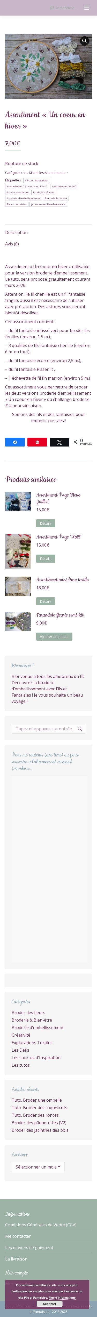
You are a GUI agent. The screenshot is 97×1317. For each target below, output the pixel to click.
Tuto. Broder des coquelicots (39, 1107)
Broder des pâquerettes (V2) (39, 1122)
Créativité (21, 1035)
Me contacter (18, 1236)
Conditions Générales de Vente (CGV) (41, 1225)
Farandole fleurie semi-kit (60, 615)
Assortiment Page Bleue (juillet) (58, 498)
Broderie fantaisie (56, 198)
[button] (84, 41)
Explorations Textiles (32, 1042)
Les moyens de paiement (29, 1247)
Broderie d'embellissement (38, 1027)
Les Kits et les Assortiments (44, 172)
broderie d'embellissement (23, 198)
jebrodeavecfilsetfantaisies (48, 204)
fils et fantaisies (17, 204)
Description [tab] (16, 232)
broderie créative (43, 192)
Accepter (49, 1303)
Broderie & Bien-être (32, 1020)
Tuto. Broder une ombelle (37, 1100)
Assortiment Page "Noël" (58, 537)
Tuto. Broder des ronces (35, 1115)
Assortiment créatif (64, 186)
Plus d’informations (62, 1297)
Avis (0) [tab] (12, 244)
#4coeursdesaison (36, 180)
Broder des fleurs (28, 1012)
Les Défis (20, 1050)
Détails (45, 523)
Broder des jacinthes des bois (40, 1130)
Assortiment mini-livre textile (62, 580)
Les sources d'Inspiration (36, 1057)
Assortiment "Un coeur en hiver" (27, 186)
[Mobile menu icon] (86, 7)
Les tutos (21, 1065)
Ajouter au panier (54, 636)
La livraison (16, 1259)
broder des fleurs (17, 192)
